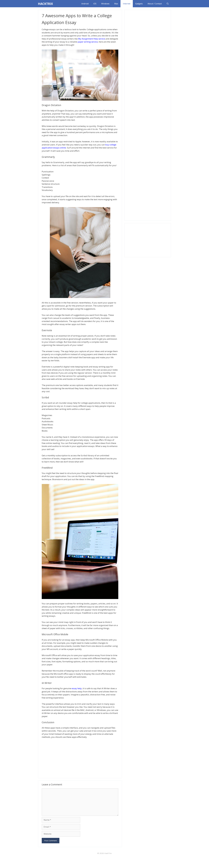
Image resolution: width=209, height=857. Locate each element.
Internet (126, 3)
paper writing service (88, 41)
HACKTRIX (45, 4)
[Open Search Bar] (167, 3)
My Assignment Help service (91, 38)
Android (85, 3)
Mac (116, 3)
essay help (77, 688)
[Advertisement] (80, 758)
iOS (94, 3)
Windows (105, 3)
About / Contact (155, 3)
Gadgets (139, 3)
